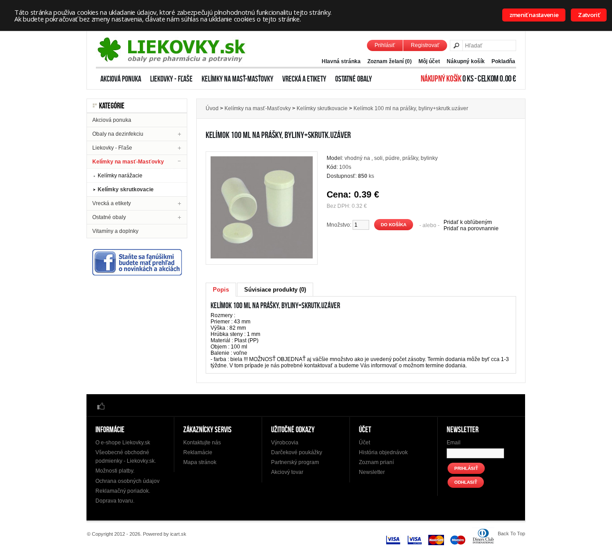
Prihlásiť (385, 45)
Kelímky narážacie (120, 175)
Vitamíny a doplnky (115, 231)
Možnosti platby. (114, 471)
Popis (221, 289)
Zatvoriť (588, 15)
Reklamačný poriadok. (122, 491)
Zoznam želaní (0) (389, 61)
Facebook (100, 405)
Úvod (212, 108)
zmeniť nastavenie (534, 15)
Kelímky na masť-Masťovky (237, 78)
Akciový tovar (287, 472)
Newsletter (372, 472)
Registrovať (425, 45)
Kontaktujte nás (202, 442)
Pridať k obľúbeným (468, 222)
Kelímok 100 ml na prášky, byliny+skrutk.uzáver (410, 108)
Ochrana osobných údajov (127, 481)
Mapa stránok (199, 462)
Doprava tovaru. (114, 501)
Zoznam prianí (376, 462)
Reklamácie (197, 452)
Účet (364, 442)
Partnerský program (295, 462)
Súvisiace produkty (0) (275, 289)
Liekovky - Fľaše (171, 78)
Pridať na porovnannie (471, 228)
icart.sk (178, 534)
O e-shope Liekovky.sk (122, 442)
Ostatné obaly (353, 78)
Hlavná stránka (341, 61)
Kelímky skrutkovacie (126, 189)
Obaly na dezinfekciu (117, 134)
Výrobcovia (284, 442)
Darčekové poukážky (296, 452)
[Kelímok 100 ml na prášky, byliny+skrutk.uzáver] (262, 257)
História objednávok (383, 452)
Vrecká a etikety (304, 78)
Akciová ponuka (120, 78)
